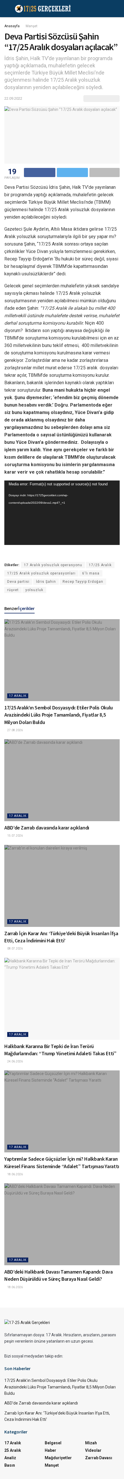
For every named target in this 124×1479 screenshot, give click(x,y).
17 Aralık (18, 696)
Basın (9, 1465)
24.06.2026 (15, 1061)
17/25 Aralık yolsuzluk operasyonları (41, 573)
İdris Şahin (46, 582)
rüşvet (13, 590)
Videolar (93, 1450)
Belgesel (53, 1443)
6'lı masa (90, 573)
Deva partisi (18, 582)
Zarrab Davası (98, 1458)
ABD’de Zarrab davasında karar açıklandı (46, 827)
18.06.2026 (15, 1174)
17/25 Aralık (100, 565)
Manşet (31, 26)
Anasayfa (12, 26)
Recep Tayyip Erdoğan (83, 582)
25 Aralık (12, 1450)
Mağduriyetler (58, 1458)
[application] (62, 512)
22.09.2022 (13, 98)
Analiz (10, 1458)
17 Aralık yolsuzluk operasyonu (53, 565)
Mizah (91, 1443)
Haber (50, 1450)
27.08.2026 (15, 730)
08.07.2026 (15, 948)
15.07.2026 (15, 835)
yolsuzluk (34, 590)
